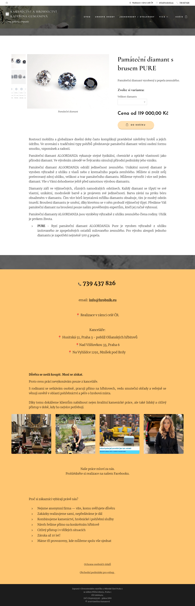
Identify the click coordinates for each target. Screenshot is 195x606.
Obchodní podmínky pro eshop (97, 572)
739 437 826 (184, 2)
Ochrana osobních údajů (97, 564)
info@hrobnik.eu (166, 2)
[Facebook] (7, 2)
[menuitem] (88, 17)
